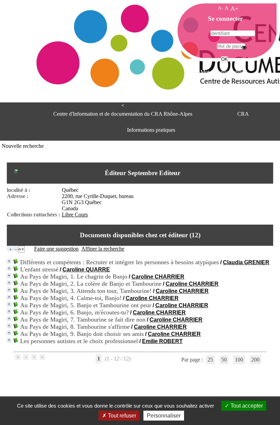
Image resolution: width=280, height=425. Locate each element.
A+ (234, 8)
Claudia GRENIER (246, 262)
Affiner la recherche (102, 249)
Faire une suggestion (56, 249)
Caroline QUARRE (86, 269)
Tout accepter (246, 406)
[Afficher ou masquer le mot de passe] (244, 47)
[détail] (9, 261)
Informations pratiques (151, 130)
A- (220, 8)
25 (210, 360)
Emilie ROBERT (162, 341)
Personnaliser (164, 416)
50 (224, 360)
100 (239, 360)
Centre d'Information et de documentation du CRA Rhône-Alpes (122, 114)
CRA (243, 114)
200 (255, 360)
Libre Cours (75, 214)
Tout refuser (121, 416)
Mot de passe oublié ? (223, 72)
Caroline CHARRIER (157, 277)
